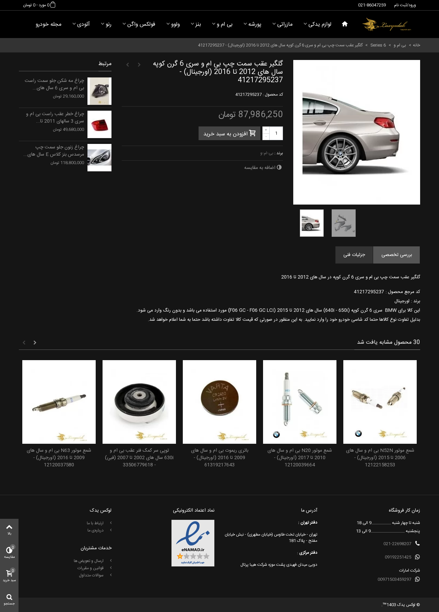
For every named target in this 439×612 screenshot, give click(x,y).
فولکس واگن (141, 24)
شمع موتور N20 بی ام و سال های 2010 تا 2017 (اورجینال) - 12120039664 (300, 458)
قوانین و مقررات (91, 568)
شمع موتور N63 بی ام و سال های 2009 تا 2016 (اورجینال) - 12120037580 (59, 458)
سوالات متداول (92, 575)
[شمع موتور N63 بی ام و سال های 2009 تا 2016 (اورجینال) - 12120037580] (59, 402)
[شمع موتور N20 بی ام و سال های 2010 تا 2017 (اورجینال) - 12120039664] (299, 402)
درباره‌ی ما (96, 530)
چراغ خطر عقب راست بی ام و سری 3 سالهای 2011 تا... (55, 118)
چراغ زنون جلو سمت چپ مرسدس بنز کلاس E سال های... (53, 151)
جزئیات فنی (354, 255)
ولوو (175, 24)
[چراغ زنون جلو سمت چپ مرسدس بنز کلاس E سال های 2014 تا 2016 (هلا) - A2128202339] (99, 157)
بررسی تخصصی (396, 255)
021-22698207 (397, 543)
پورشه (254, 24)
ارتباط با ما (96, 523)
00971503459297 (394, 579)
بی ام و (225, 24)
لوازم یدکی (319, 24)
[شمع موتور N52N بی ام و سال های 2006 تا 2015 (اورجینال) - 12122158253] (380, 402)
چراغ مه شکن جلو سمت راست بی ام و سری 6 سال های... (54, 84)
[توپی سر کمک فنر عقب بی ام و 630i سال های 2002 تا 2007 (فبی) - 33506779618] (139, 402)
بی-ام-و (266, 153)
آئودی (83, 24)
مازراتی (285, 24)
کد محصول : (273, 94)
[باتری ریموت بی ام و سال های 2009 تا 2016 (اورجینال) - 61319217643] (219, 402)
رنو (108, 24)
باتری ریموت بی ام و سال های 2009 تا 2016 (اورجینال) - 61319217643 (219, 458)
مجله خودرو (48, 24)
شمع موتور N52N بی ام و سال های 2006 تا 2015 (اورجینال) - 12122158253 (380, 458)
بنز (198, 24)
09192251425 (398, 557)
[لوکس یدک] (386, 24)
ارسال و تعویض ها (89, 561)
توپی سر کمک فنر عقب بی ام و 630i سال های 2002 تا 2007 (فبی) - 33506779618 (139, 458)
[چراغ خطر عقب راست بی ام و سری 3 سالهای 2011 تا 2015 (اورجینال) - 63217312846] (99, 124)
